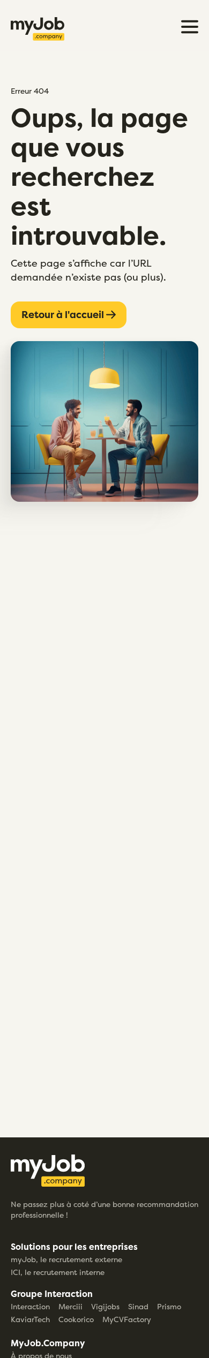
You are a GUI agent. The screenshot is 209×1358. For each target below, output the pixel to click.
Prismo (169, 1306)
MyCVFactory (126, 1319)
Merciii (70, 1306)
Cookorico (76, 1319)
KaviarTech (30, 1319)
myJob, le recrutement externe (66, 1259)
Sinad (138, 1306)
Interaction (30, 1306)
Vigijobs (105, 1306)
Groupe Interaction (52, 1294)
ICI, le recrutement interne (57, 1272)
